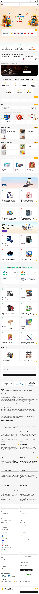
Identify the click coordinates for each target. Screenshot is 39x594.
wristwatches (3, 464)
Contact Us (3, 511)
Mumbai (2, 555)
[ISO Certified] (11, 576)
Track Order (3, 518)
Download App (23, 509)
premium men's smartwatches (8, 452)
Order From (5, 33)
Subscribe (19, 374)
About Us (3, 509)
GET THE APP (29, 591)
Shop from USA (4, 581)
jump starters (32, 461)
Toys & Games (22, 470)
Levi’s (2, 462)
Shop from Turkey (20, 582)
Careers (21, 516)
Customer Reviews (23, 513)
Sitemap (2, 516)
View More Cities (4, 570)
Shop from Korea (5, 582)
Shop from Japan (18, 581)
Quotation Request (4, 513)
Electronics (3, 444)
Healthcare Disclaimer (5, 529)
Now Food (8, 439)
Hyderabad (3, 564)
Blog (21, 518)
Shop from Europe (28, 582)
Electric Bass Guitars (33, 107)
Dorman (34, 464)
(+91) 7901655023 (24, 562)
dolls (25, 477)
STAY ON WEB (10, 591)
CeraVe (35, 439)
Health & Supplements (5, 431)
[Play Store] (29, 570)
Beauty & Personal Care (24, 431)
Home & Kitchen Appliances (6, 470)
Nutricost (3, 439)
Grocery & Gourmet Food (25, 444)
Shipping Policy (4, 522)
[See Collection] (19, 70)
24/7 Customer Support (27, 556)
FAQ (21, 520)
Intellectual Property (5, 515)
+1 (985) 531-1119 (24, 565)
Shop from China (12, 582)
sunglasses (10, 464)
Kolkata (2, 561)
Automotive (22, 457)
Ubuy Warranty (4, 527)
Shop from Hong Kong (26, 581)
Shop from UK (11, 581)
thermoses (12, 475)
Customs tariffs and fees (6, 520)
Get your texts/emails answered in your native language (29, 558)
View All (36, 96)
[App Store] (23, 570)
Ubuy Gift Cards (23, 525)
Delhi (2, 557)
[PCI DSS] (3, 576)
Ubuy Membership (4, 525)
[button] (31, 1)
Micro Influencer (4, 524)
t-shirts (17, 462)
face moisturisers (29, 439)
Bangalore (3, 559)
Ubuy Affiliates (22, 524)
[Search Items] (36, 30)
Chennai (2, 562)
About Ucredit (22, 522)
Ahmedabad (3, 566)
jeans (4, 463)
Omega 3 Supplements (5, 107)
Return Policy (22, 515)
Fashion (2, 457)
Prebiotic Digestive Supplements (24, 108)
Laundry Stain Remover (15, 107)
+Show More (3, 549)
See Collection (27, 70)
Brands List (22, 511)
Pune (2, 568)
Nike (15, 461)
